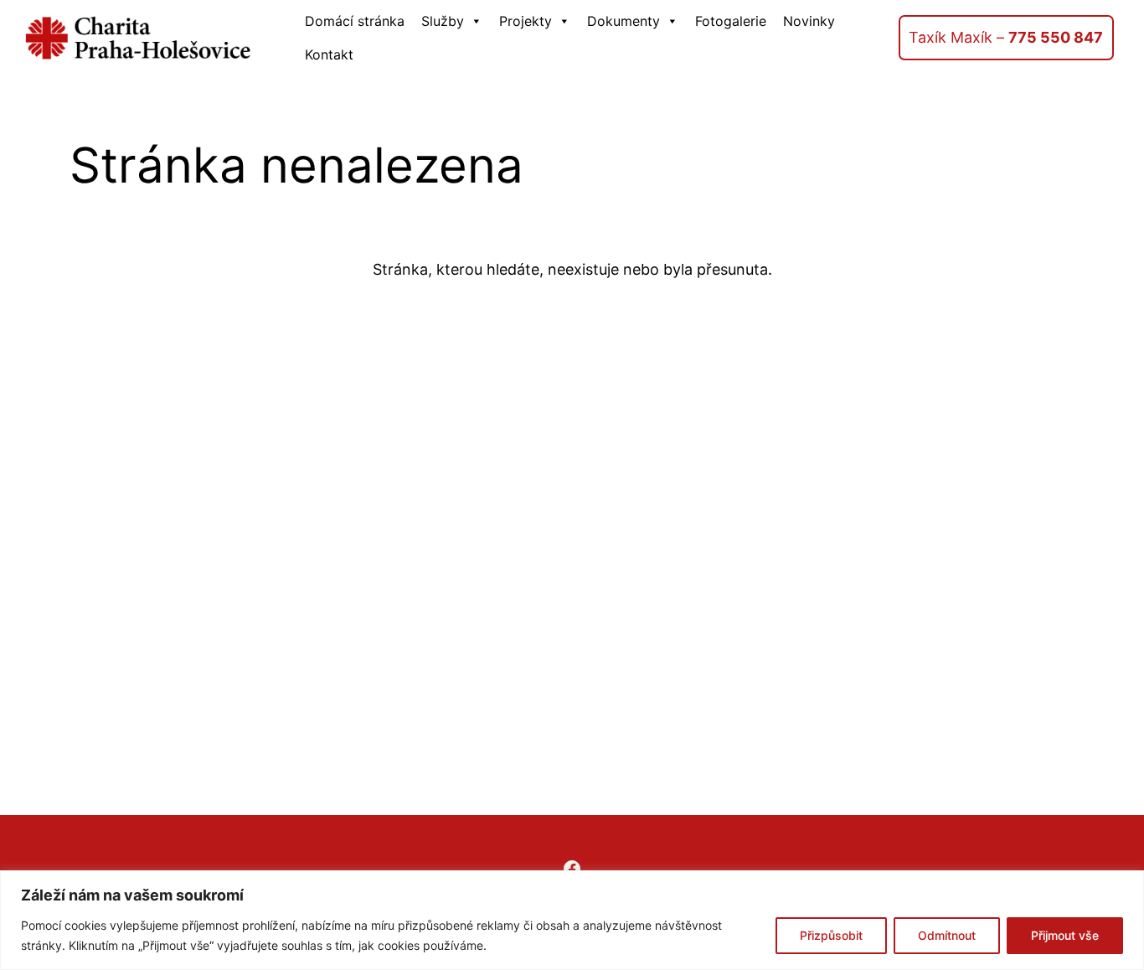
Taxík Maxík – (1006, 37)
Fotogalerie (730, 21)
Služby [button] (442, 21)
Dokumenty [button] (623, 21)
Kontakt (329, 54)
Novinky (809, 21)
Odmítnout (947, 935)
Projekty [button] (525, 21)
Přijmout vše (1065, 935)
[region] (572, 920)
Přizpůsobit (831, 935)
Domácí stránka (355, 21)
